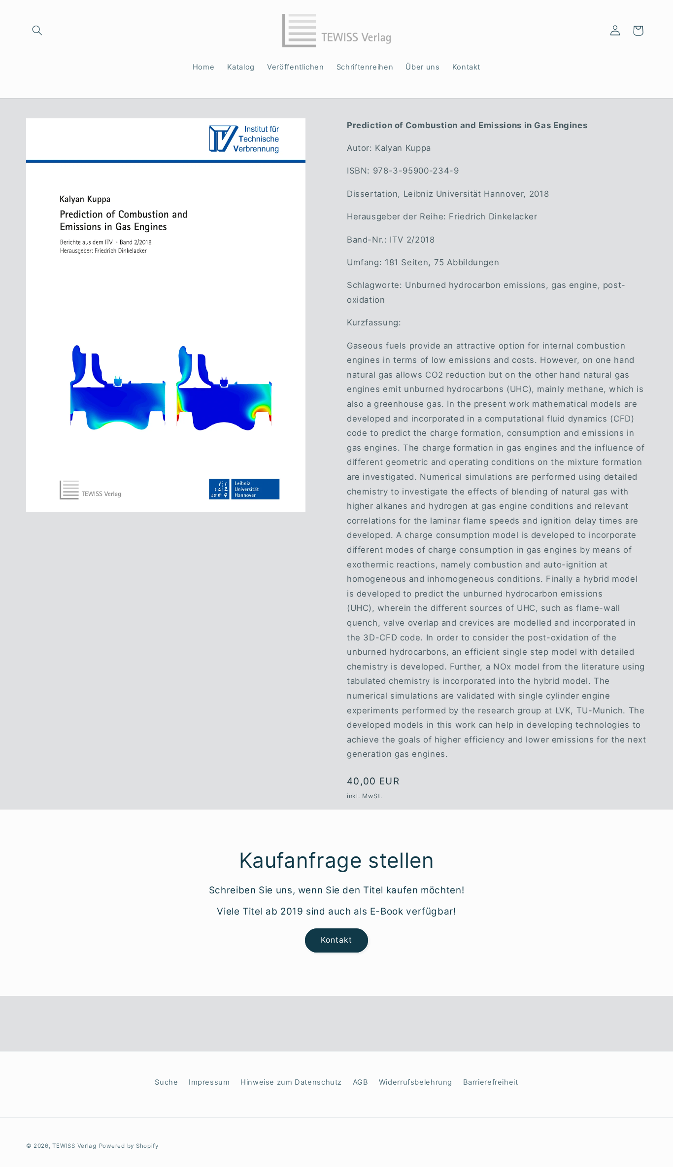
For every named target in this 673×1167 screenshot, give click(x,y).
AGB (361, 1082)
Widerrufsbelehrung (415, 1082)
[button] (37, 30)
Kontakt (336, 940)
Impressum (209, 1082)
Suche (166, 1082)
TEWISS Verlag (74, 1145)
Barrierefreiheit (490, 1082)
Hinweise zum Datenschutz (291, 1082)
